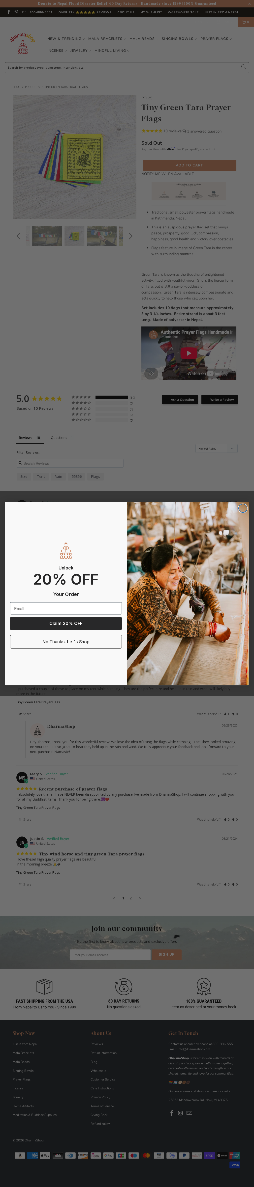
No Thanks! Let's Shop (66, 641)
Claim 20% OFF (66, 623)
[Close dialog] (243, 508)
